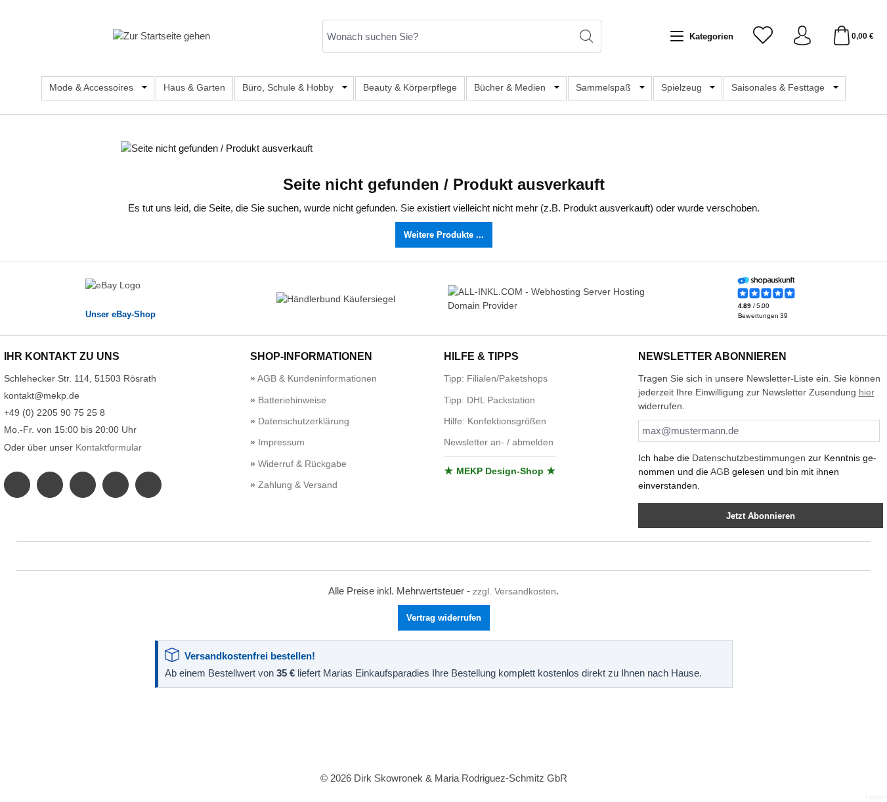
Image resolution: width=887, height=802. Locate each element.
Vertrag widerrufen (443, 618)
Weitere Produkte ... (444, 235)
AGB (719, 471)
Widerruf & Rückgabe (301, 463)
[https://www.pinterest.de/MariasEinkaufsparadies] (115, 485)
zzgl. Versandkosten (514, 591)
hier (867, 392)
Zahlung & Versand (296, 484)
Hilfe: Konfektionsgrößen (495, 421)
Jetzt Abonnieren (760, 516)
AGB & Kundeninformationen (316, 378)
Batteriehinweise (290, 400)
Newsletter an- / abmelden (498, 442)
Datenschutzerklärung (302, 421)
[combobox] (447, 36)
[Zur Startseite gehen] (161, 35)
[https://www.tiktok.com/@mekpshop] (148, 485)
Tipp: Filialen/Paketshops (496, 378)
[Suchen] (586, 36)
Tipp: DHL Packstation (489, 400)
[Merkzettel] (763, 36)
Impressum (280, 442)
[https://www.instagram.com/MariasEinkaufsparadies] (50, 485)
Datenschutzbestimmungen (749, 458)
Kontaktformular (109, 447)
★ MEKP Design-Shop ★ (500, 471)
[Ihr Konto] (802, 36)
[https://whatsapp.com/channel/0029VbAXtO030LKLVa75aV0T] (83, 485)
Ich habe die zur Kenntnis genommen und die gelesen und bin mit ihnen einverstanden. (757, 472)
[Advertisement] (444, 730)
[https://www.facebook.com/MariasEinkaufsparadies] (17, 485)
